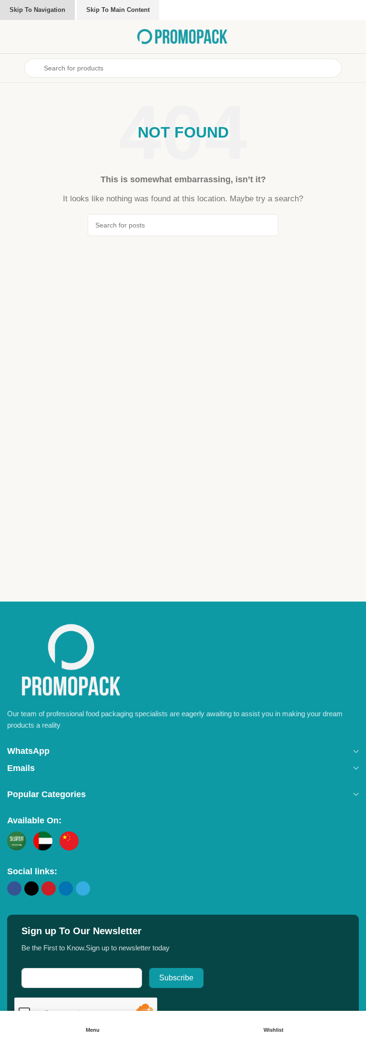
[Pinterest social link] (48, 888)
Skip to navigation (37, 9)
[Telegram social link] (83, 888)
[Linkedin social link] (66, 888)
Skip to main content (118, 9)
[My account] (355, 68)
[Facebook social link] (14, 888)
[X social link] (31, 888)
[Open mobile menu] (11, 68)
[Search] (267, 225)
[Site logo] (183, 36)
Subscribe (176, 978)
